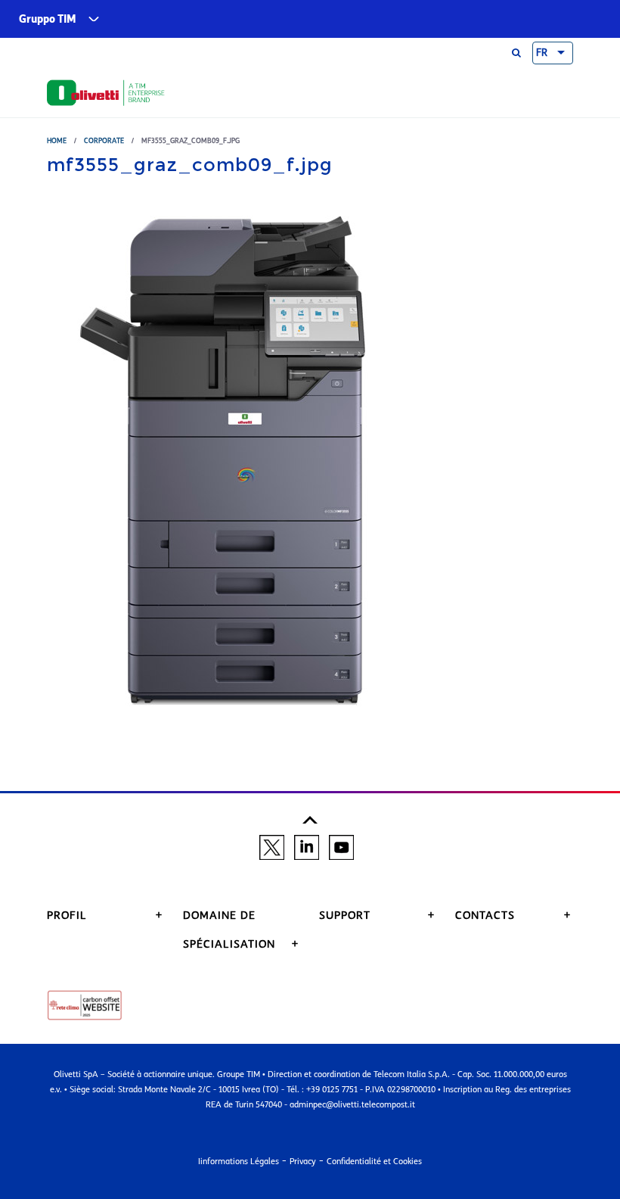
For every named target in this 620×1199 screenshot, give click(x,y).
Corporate (104, 140)
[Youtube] (341, 846)
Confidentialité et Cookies (374, 1161)
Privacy (303, 1161)
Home (57, 140)
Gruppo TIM (47, 19)
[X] (271, 846)
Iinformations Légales (238, 1161)
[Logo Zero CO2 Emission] (84, 1004)
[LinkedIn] (306, 846)
